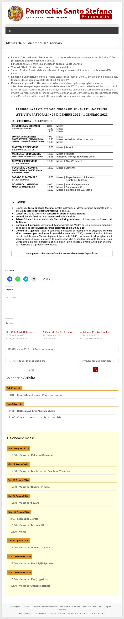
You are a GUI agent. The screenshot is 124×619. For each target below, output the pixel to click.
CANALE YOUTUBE (96, 613)
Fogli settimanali (26, 613)
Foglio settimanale (44, 349)
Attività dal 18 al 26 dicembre (95, 332)
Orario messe (40, 613)
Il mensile (52, 613)
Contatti (61, 613)
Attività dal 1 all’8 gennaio (98, 360)
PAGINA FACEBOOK (76, 613)
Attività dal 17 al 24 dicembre (57, 332)
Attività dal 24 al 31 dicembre (20, 332)
